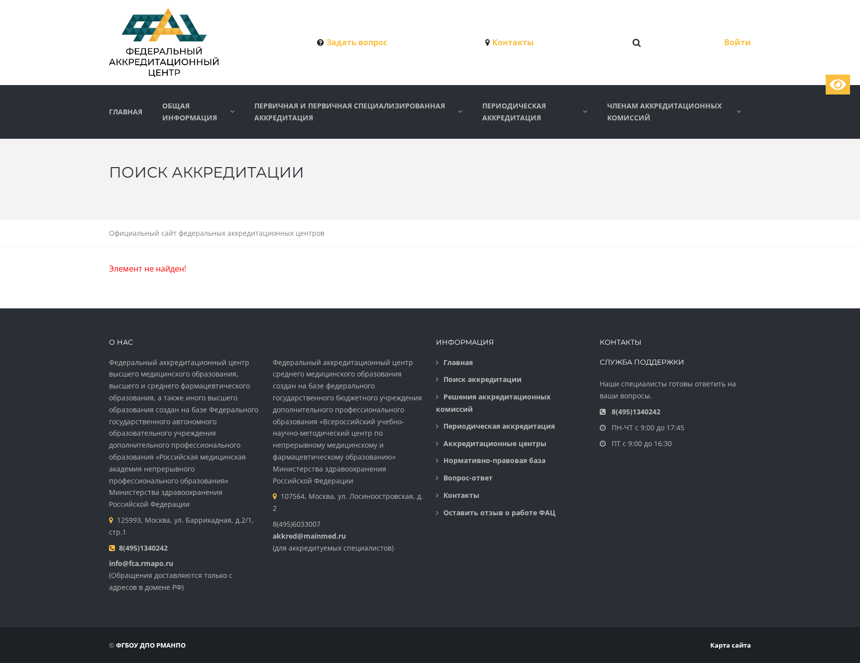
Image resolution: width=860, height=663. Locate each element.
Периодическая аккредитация (514, 111)
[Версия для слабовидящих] (838, 85)
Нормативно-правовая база (494, 460)
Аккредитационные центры (494, 443)
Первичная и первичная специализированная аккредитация (349, 111)
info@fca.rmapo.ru (141, 563)
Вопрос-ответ (468, 477)
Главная (125, 111)
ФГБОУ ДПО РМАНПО (151, 645)
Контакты (513, 42)
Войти (737, 42)
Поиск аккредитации (482, 379)
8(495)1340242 (143, 548)
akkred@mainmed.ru (309, 536)
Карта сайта (730, 645)
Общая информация (189, 111)
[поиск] (637, 42)
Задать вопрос (356, 42)
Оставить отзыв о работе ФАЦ (499, 512)
